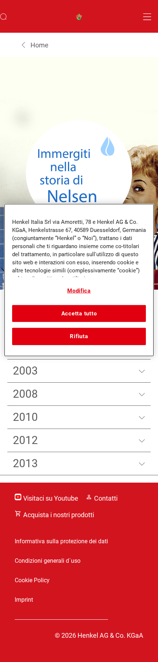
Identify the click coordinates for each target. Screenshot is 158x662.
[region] (79, 280)
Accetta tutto (79, 313)
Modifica (79, 290)
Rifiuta (79, 336)
